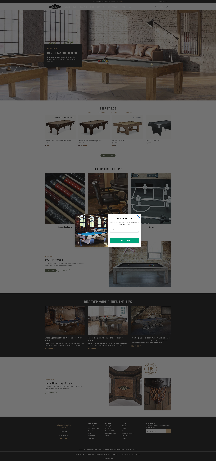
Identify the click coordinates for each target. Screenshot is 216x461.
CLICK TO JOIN (124, 241)
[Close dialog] (138, 216)
